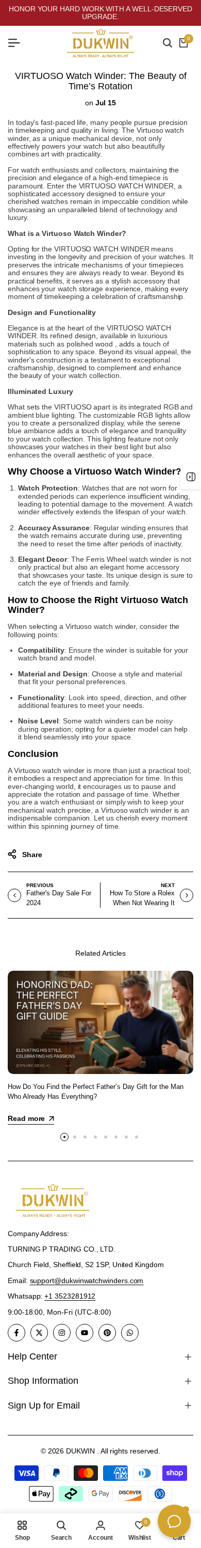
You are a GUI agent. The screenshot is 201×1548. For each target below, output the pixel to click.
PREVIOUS (39, 885)
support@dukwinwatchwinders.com (87, 1280)
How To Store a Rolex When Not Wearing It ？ (142, 903)
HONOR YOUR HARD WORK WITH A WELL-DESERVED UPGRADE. (100, 13)
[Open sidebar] (190, 476)
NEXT (168, 885)
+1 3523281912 (69, 1296)
